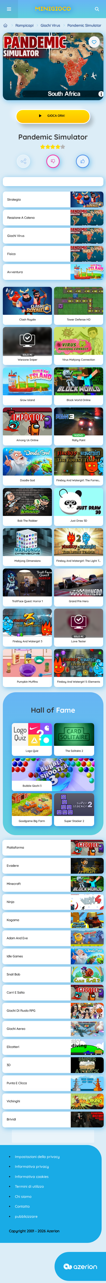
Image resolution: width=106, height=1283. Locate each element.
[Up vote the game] (83, 161)
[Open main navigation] (9, 9)
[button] (97, 9)
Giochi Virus (50, 25)
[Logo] (53, 9)
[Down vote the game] (53, 161)
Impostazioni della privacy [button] (37, 1156)
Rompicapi (24, 25)
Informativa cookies (32, 1176)
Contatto (22, 1206)
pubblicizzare (26, 1216)
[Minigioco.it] (5, 25)
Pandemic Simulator (84, 25)
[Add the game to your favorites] (94, 42)
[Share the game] (23, 161)
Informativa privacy (32, 1166)
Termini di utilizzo (29, 1186)
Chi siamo (23, 1196)
